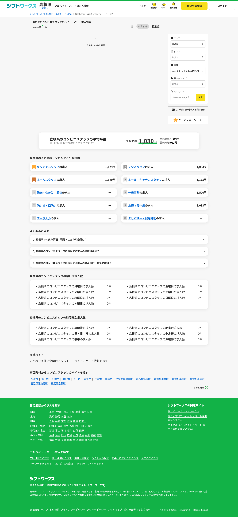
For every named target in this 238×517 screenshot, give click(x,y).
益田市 (66, 379)
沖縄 (95, 440)
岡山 (63, 435)
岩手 (66, 425)
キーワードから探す (41, 463)
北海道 (53, 425)
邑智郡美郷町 (179, 379)
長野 (81, 430)
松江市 (34, 379)
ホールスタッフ (46, 179)
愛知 (51, 416)
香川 (87, 435)
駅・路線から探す (62, 458)
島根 (57, 435)
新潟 (51, 430)
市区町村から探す (39, 458)
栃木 (83, 411)
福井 (69, 430)
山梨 (75, 430)
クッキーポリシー (96, 509)
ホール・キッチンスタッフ (145, 179)
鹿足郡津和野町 (39, 383)
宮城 (72, 425)
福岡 (51, 440)
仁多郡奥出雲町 (124, 379)
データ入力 (44, 218)
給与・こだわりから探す (125, 458)
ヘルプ (142, 5)
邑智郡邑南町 (197, 379)
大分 (75, 440)
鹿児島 (88, 440)
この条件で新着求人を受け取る (190, 109)
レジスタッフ (136, 167)
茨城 (77, 411)
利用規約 (54, 509)
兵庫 (57, 421)
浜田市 (45, 379)
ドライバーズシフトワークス (183, 411)
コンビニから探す (64, 463)
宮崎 (81, 440)
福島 (89, 425)
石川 (63, 430)
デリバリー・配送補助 (142, 218)
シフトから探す (100, 458)
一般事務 (133, 192)
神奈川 (59, 411)
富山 (57, 430)
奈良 (75, 421)
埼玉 (66, 411)
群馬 (89, 411)
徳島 (81, 435)
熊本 (69, 440)
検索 (200, 97)
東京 (51, 411)
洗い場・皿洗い (46, 205)
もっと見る (199, 387)
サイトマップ (115, 509)
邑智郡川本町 (161, 379)
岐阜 (69, 416)
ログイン (222, 5)
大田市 (76, 379)
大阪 (51, 421)
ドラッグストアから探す (90, 463)
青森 (60, 425)
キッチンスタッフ (48, 167)
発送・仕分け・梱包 (49, 192)
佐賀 (57, 440)
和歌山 (82, 421)
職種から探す (81, 458)
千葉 (72, 411)
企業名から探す (149, 458)
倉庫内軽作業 (136, 205)
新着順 (155, 26)
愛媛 (93, 435)
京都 (63, 421)
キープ (163, 7)
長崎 (63, 440)
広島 (69, 435)
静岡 (57, 416)
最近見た (154, 7)
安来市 (87, 379)
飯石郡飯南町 (143, 379)
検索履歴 (173, 7)
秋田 (77, 425)
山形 (83, 425)
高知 (99, 435)
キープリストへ (187, 120)
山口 (75, 435)
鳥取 (51, 435)
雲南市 (108, 379)
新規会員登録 (194, 5)
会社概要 (35, 509)
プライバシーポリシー (73, 509)
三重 (63, 416)
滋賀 (69, 421)
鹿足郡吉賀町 (58, 383)
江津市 (98, 379)
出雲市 (55, 379)
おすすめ (143, 26)
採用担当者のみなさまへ (137, 509)
